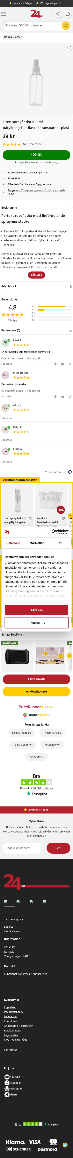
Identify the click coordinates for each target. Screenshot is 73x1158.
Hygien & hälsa (52, 733)
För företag (10, 1050)
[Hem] (36, 14)
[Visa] (71, 286)
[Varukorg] (68, 14)
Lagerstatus (11, 1035)
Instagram (16, 1089)
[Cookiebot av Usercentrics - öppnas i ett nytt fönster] (52, 532)
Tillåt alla (37, 609)
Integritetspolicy (13, 1012)
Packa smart (36, 757)
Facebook (15, 1083)
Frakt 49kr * (38, 810)
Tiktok (13, 1094)
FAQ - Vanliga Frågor (16, 1040)
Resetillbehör (52, 745)
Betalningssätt (12, 1030)
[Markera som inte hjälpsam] (63, 364)
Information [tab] (36, 542)
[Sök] (65, 26)
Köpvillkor (10, 1007)
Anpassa (34, 622)
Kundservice (40, 974)
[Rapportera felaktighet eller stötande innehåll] (70, 364)
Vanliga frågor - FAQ (16, 956)
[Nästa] (70, 515)
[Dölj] (71, 208)
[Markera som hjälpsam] (56, 364)
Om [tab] (59, 542)
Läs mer (36, 275)
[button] (36, 330)
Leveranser (10, 1016)
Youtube (15, 1077)
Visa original (33, 358)
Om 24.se (9, 947)
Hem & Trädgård (21, 733)
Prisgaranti (36, 679)
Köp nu (36, 154)
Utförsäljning (36, 692)
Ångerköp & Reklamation (18, 1026)
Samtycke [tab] (13, 542)
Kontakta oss (11, 1021)
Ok (58, 848)
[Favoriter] (58, 14)
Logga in (9, 951)
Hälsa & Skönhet (13, 37)
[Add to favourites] (69, 47)
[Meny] (3, 13)
